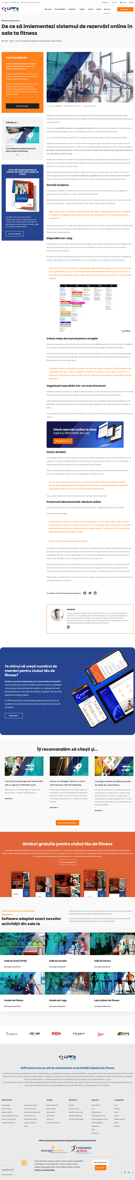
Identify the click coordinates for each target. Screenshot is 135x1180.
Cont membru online (30, 1109)
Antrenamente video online (32, 1112)
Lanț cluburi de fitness (53, 1123)
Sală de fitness (51, 1112)
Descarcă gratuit (15, 234)
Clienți (98, 9)
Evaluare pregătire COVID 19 (100, 1119)
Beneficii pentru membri (76, 1112)
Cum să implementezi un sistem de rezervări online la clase (22, 172)
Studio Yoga (50, 1119)
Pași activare (95, 1133)
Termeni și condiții (7, 1174)
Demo (116, 1105)
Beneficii (71, 1105)
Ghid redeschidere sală (98, 1116)
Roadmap (117, 1126)
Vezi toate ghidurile (67, 862)
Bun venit (48, 9)
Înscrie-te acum (22, 106)
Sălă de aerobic (51, 1109)
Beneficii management (75, 1116)
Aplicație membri (6, 1109)
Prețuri (91, 9)
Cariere (116, 1112)
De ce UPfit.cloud (74, 1109)
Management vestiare (30, 1119)
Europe (123, 2)
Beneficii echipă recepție (76, 1119)
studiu (86, 147)
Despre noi (105, 2)
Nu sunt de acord (100, 1162)
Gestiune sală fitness (30, 1123)
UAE (131, 2)
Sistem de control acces (9, 1119)
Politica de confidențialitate (44, 1170)
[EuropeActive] (54, 1151)
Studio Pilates (51, 1116)
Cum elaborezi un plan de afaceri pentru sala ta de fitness (21, 149)
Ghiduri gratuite (96, 1105)
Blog (11, 41)
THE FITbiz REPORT (97, 1123)
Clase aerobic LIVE (29, 1116)
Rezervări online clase (30, 1105)
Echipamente (95, 1126)
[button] (17, 155)
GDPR (93, 1129)
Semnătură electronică (8, 1123)
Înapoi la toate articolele (67, 823)
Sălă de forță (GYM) (52, 1105)
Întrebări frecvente (119, 1119)
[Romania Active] (81, 1151)
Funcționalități (6, 1105)
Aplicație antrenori (7, 1112)
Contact (114, 2)
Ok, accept (101, 1168)
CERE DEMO (13, 716)
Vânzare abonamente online (10, 1116)
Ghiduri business (96, 1112)
